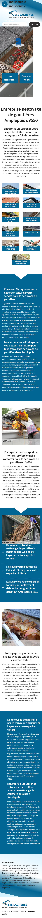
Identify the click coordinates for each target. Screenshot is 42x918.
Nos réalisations (9, 78)
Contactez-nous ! (27, 78)
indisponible (17, 2)
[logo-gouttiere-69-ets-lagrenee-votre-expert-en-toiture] (21, 14)
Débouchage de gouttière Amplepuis (15, 866)
